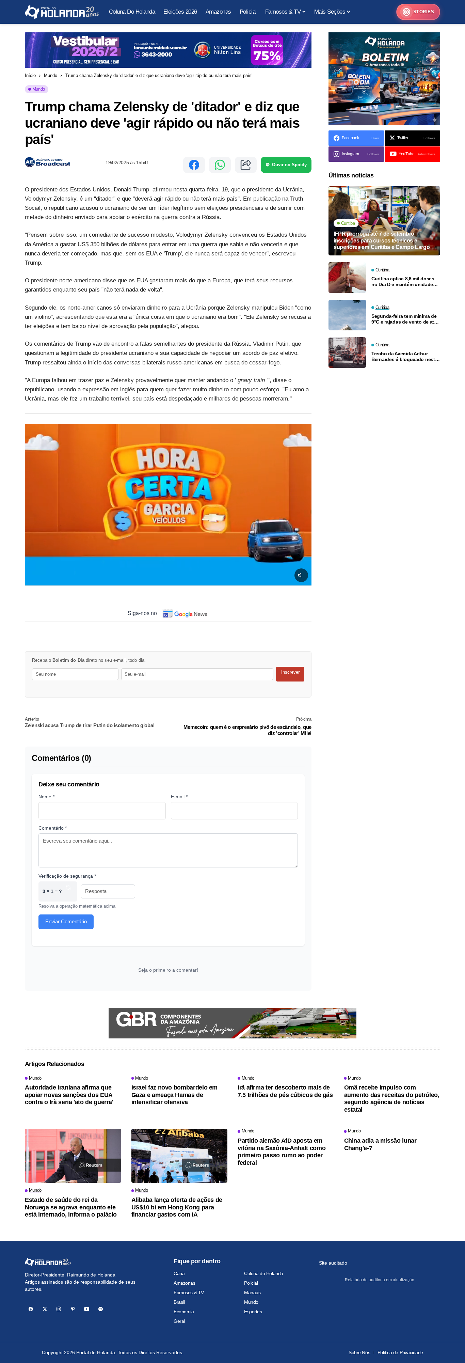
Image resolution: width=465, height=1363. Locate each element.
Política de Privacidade (400, 1352)
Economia (184, 1311)
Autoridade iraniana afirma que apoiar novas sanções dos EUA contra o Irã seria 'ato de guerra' (69, 1095)
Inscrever (290, 672)
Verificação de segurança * (67, 876)
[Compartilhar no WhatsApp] (220, 165)
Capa (179, 1273)
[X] (45, 1309)
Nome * (46, 796)
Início (30, 75)
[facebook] (31, 1309)
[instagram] (59, 1309)
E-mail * (179, 796)
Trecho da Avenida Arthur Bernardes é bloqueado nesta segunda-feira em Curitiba (404, 356)
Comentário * (52, 828)
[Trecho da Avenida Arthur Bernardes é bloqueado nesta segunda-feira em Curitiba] (347, 352)
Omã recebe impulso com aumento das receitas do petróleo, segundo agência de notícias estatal (391, 1098)
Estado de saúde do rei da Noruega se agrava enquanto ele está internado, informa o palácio (71, 1207)
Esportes (253, 1311)
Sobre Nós (359, 1352)
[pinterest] (73, 1309)
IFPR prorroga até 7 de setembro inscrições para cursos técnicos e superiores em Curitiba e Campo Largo (382, 240)
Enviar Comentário (66, 921)
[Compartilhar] (246, 165)
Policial (251, 1283)
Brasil (179, 1302)
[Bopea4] (62, 12)
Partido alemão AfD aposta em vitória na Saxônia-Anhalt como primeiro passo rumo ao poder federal (281, 1151)
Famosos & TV (189, 1292)
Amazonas (184, 1283)
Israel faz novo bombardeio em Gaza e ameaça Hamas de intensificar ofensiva (174, 1095)
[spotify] (101, 1309)
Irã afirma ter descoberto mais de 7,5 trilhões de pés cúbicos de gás (285, 1091)
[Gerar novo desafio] (68, 891)
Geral (179, 1321)
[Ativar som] (301, 575)
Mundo (50, 75)
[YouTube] (87, 1309)
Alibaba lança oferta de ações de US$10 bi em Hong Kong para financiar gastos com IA (176, 1207)
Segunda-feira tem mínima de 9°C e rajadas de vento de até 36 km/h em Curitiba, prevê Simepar (404, 319)
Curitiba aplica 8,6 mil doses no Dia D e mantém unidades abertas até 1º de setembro (403, 281)
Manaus (252, 1292)
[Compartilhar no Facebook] (194, 165)
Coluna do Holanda (263, 1273)
